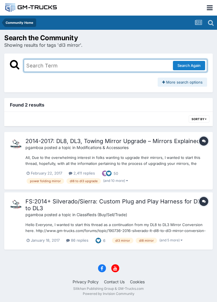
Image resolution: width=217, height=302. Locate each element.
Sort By (198, 119)
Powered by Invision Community (108, 294)
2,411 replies (83, 173)
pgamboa (34, 147)
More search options (184, 82)
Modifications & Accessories (103, 147)
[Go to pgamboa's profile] (16, 144)
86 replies (79, 240)
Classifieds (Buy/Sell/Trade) (102, 214)
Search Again (189, 65)
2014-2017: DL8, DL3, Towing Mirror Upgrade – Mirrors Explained (112, 141)
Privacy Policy (86, 281)
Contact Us (114, 281)
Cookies (137, 281)
